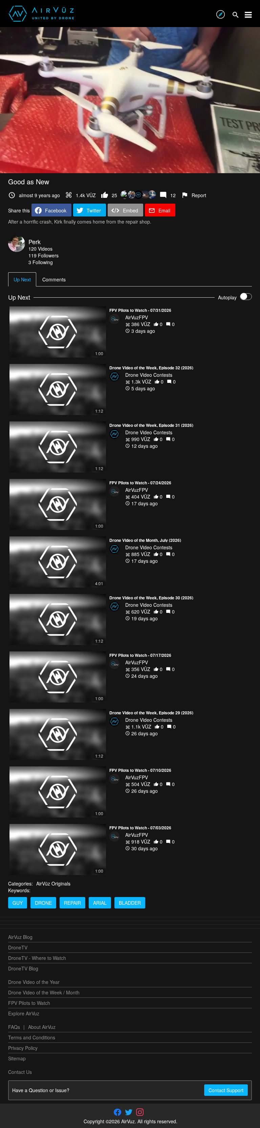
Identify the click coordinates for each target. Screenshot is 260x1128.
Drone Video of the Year (34, 982)
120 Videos (40, 248)
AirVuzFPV (136, 317)
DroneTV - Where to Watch (37, 957)
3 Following (40, 262)
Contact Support (226, 1090)
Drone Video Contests (148, 374)
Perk (34, 241)
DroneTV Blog (23, 968)
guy (18, 902)
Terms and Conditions (31, 1037)
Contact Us (20, 1071)
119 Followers (43, 255)
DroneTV (17, 947)
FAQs (14, 1026)
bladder (130, 902)
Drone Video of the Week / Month (44, 992)
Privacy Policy (23, 1047)
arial (100, 902)
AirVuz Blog (20, 937)
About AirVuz (42, 1026)
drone (43, 902)
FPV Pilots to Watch (29, 1002)
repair (72, 902)
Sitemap (17, 1058)
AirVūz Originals (53, 883)
